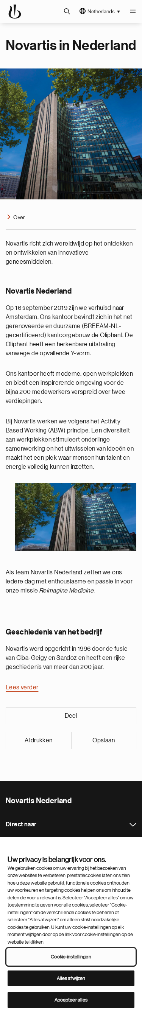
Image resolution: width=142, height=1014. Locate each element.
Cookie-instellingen (71, 956)
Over (19, 217)
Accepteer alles (71, 999)
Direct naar (133, 824)
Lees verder (22, 687)
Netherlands (101, 11)
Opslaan (103, 740)
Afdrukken (39, 740)
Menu (132, 11)
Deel (71, 716)
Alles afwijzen (71, 978)
